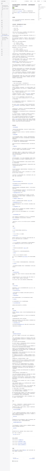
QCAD (14, 231)
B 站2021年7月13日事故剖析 (17, 181)
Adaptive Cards (15, 235)
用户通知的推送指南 (16, 214)
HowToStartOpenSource (16, 290)
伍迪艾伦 (16, 61)
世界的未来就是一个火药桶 (21, 441)
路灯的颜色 (14, 310)
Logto (14, 245)
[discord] (45, 1)
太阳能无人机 (15, 146)
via (20, 20)
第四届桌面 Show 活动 (21, 324)
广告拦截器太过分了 (20, 439)
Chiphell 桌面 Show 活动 (16, 322)
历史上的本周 (39, 18)
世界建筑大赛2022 (15, 295)
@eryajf (14, 293)
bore (14, 249)
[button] (5, 3)
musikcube (14, 263)
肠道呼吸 (14, 155)
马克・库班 (14, 434)
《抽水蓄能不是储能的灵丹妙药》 (17, 422)
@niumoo (29, 200)
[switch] (42, 1)
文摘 (38, 16)
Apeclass (29, 93)
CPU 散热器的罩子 (15, 206)
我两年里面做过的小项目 (16, 202)
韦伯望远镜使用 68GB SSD (16, 192)
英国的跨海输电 (15, 134)
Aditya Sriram (15, 416)
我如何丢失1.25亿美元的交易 (17, 333)
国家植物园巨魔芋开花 (16, 185)
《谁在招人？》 (19, 12)
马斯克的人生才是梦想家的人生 (22, 444)
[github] (44, 1)
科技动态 (39, 9)
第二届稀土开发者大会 (16, 272)
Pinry (14, 259)
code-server (15, 240)
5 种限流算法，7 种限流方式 (17, 198)
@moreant (29, 183)
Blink (18, 243)
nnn (26, 230)
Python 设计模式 (15, 285)
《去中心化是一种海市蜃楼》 (17, 409)
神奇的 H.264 (15, 219)
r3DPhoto (14, 252)
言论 (38, 17)
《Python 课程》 (17, 105)
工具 (38, 11)
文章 (38, 10)
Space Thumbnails (25, 256)
